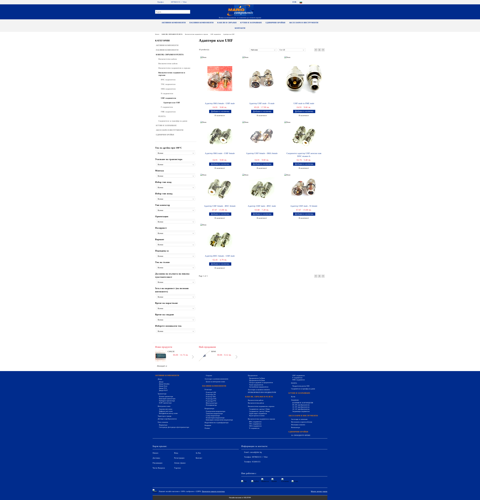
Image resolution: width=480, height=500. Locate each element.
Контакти (240, 28)
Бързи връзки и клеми (256, 416)
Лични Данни (180, 463)
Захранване (295, 400)
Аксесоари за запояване (299, 419)
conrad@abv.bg (256, 452)
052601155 (256, 462)
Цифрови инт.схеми (165, 411)
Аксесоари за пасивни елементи (259, 390)
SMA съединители (255, 426)
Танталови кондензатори (214, 413)
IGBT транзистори (165, 403)
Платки (207, 428)
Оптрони (209, 375)
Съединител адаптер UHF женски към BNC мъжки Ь (303, 154)
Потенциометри (211, 405)
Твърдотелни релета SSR (300, 386)
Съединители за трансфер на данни (303, 389)
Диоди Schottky (164, 384)
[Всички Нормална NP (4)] (175, 233)
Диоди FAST (163, 390)
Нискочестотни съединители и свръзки (261, 406)
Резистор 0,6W (211, 392)
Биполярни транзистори (167, 399)
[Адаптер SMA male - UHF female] (219, 136)
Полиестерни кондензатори (215, 418)
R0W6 (213, 351)
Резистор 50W (211, 397)
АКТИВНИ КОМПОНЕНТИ (174, 23)
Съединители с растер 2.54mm (259, 409)
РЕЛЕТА (294, 383)
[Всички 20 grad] (175, 297)
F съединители (297, 378)
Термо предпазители (256, 385)
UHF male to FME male (304, 103)
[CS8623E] (160, 356)
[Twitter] (316, 2)
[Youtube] (260, 467)
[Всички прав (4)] (175, 221)
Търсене (177, 468)
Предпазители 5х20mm (257, 378)
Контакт (199, 458)
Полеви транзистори (166, 396)
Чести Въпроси (159, 468)
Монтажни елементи (298, 425)
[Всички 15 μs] (175, 319)
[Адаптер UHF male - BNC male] (261, 189)
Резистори (208, 389)
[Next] (192, 357)
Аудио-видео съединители (258, 413)
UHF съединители (298, 375)
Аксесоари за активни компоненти (216, 379)
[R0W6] (204, 356)
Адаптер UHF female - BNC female (220, 206)
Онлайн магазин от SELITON (240, 498)
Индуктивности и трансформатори (216, 422)
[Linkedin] (265, 467)
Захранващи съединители (301, 411)
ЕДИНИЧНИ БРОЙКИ (275, 23)
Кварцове (208, 425)
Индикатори (163, 425)
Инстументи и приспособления (301, 422)
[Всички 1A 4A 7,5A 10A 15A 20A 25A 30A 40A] (175, 331)
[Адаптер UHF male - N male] (261, 79)
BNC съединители (255, 422)
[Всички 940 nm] (175, 282)
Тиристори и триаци (164, 416)
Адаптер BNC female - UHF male (220, 256)
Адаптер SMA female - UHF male (220, 103)
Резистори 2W (211, 394)
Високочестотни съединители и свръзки (261, 419)
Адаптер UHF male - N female (303, 206)
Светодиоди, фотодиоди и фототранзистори (174, 427)
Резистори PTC (211, 401)
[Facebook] (308, 2)
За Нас (198, 453)
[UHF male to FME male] (304, 78)
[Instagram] (319, 2)
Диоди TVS (163, 388)
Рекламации (157, 463)
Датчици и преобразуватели (167, 419)
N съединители (254, 428)
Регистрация (179, 458)
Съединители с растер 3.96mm (259, 411)
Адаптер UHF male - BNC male (262, 206)
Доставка (156, 458)
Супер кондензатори (213, 416)
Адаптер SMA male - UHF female (220, 153)
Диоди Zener (163, 386)
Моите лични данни (319, 491)
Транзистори (162, 394)
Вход (176, 453)
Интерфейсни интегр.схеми (168, 413)
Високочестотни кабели (256, 403)
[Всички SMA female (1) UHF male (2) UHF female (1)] (175, 187)
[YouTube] (323, 2)
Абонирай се (162, 366)
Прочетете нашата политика (213, 491)
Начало (155, 453)
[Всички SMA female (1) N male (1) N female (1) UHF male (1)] (175, 199)
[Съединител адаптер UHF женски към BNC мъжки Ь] (303, 136)
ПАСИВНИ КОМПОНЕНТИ (201, 23)
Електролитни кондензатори (215, 411)
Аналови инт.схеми (165, 409)
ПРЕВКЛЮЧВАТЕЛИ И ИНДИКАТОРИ (262, 392)
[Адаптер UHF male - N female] (303, 189)
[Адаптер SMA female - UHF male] (219, 79)
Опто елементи (163, 422)
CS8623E (171, 351)
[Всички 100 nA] (175, 267)
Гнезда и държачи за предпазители (261, 382)
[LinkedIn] (312, 2)
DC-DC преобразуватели (300, 405)
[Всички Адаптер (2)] (175, 244)
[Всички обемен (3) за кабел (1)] (175, 176)
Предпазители (252, 375)
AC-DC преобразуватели (300, 407)
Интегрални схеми (164, 406)
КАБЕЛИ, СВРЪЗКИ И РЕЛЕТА (259, 397)
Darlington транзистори (167, 401)
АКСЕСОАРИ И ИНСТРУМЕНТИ (303, 23)
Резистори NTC (211, 399)
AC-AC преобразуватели (300, 409)
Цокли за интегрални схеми (215, 382)
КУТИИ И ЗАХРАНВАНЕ (251, 23)
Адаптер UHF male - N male (261, 103)
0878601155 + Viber (179, 2)
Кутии (293, 397)
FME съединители (298, 380)
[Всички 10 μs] (175, 308)
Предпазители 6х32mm (257, 380)
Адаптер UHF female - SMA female (262, 153)
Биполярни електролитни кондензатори (219, 420)
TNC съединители (255, 424)
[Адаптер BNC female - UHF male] (219, 239)
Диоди (160, 379)
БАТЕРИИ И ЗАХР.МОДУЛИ (302, 403)
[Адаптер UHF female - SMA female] (261, 136)
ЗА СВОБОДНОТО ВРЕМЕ (300, 435)
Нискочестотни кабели (255, 400)
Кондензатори (209, 408)
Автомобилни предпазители (258, 387)
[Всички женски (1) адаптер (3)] (175, 210)
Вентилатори (295, 427)
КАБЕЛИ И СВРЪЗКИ (226, 23)
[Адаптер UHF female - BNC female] (219, 189)
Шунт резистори (211, 403)
